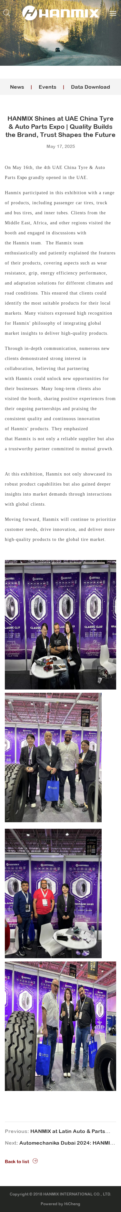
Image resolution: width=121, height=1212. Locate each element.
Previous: (55, 1132)
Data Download (90, 87)
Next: (59, 1144)
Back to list (17, 1161)
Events (47, 87)
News (17, 87)
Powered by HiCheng (60, 1204)
